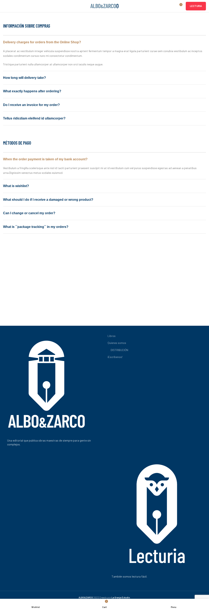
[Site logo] (104, 6)
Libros (112, 336)
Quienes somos (117, 343)
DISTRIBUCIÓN (119, 350)
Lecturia (196, 6)
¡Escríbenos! (115, 357)
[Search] (171, 6)
